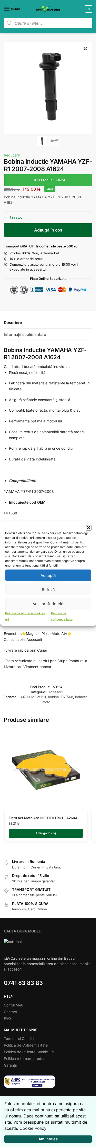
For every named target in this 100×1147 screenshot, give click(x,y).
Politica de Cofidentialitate (26, 1045)
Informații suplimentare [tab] (25, 334)
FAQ (7, 1018)
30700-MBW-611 (33, 697)
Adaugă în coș (48, 230)
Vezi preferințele (48, 603)
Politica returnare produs (24, 1058)
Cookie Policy (32, 1128)
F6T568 (67, 697)
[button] (88, 527)
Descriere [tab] (13, 322)
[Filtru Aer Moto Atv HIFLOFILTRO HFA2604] (46, 770)
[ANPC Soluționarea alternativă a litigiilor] (48, 1081)
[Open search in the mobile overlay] (48, 23)
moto (46, 702)
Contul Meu (13, 1005)
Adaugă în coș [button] (45, 833)
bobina (53, 697)
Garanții (10, 1065)
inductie (81, 697)
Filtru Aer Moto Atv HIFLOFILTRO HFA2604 (43, 818)
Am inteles (48, 1139)
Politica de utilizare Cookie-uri (29, 1052)
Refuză (48, 589)
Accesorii (55, 692)
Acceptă (48, 575)
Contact (10, 1012)
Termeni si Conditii (19, 1038)
